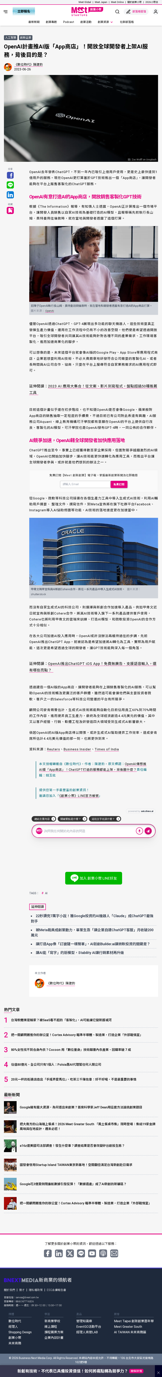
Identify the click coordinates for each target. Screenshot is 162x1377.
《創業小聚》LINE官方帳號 (79, 796)
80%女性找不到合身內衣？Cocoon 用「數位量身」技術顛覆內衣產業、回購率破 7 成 (71, 1050)
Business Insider (77, 749)
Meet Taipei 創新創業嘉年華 (134, 1321)
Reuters (53, 749)
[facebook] (48, 1253)
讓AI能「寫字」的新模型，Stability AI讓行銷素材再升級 (80, 953)
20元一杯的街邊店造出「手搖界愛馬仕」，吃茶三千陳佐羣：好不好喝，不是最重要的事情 (73, 1079)
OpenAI (49, 310)
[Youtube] (92, 1253)
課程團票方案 (53, 1332)
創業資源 (103, 22)
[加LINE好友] (81, 1253)
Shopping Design (20, 1332)
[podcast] (103, 1253)
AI (44, 893)
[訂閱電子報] (114, 1253)
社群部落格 (127, 22)
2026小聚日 (151, 2)
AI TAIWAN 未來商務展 (130, 1332)
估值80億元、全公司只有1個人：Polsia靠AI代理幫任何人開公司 (56, 1064)
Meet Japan (101, 2)
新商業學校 (52, 1321)
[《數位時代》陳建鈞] (8, 67)
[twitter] (70, 1253)
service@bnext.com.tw (27, 1297)
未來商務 (14, 1343)
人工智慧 (10, 37)
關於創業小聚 (134, 2)
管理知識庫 (84, 1321)
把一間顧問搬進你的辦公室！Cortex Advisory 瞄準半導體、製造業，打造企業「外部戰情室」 (77, 1035)
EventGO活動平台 (88, 1327)
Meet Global (85, 2)
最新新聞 (34, 22)
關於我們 (9, 1290)
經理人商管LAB (87, 1332)
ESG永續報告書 (56, 1290)
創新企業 (25, 37)
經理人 (13, 1327)
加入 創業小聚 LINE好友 (98, 878)
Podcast (68, 22)
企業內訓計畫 (53, 1338)
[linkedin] (59, 1253)
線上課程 (50, 1327)
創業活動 (85, 22)
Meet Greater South (128, 1327)
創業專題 (51, 22)
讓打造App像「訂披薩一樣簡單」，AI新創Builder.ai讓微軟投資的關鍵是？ (93, 944)
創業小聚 (14, 1338)
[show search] (117, 11)
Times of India (107, 749)
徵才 (22, 1290)
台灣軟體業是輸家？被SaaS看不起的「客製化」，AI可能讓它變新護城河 (61, 1020)
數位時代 (14, 1321)
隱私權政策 (36, 1290)
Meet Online (117, 2)
